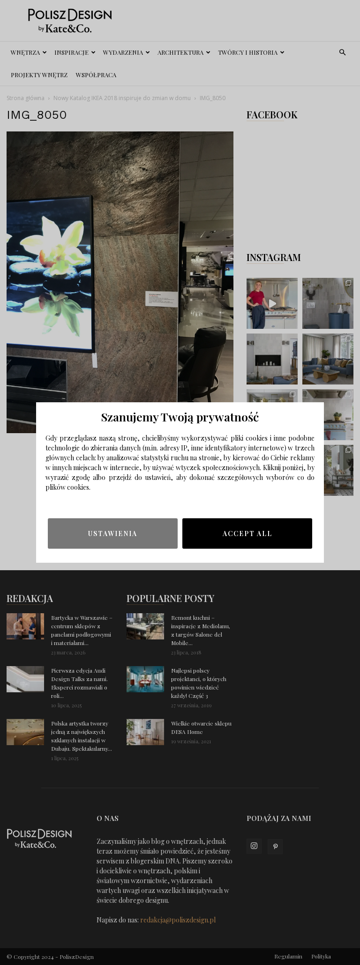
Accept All (247, 533)
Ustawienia (112, 533)
